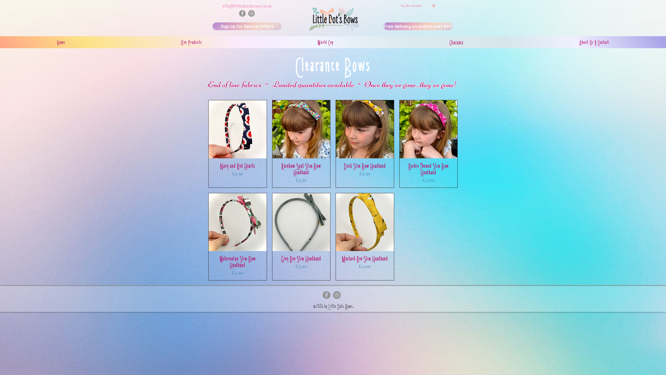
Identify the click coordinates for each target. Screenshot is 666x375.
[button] (418, 6)
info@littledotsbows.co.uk (247, 6)
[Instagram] (251, 13)
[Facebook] (242, 13)
